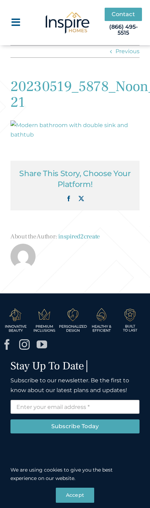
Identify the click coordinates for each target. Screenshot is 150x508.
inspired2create (79, 236)
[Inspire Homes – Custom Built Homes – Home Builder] (67, 14)
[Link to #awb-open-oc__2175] (16, 22)
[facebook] (7, 344)
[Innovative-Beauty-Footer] (16, 308)
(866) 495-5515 (123, 29)
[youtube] (42, 344)
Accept (75, 495)
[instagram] (24, 344)
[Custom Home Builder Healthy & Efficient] (101, 308)
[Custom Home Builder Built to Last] (130, 308)
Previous (127, 51)
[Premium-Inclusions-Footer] (44, 308)
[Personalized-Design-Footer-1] (73, 308)
